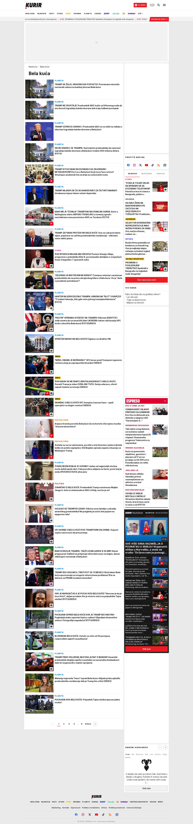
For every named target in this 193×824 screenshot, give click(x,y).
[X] (140, 165)
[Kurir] (33, 5)
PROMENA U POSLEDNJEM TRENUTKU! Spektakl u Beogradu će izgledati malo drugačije (74, 19)
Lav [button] (151, 754)
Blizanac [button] (139, 754)
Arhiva (88, 724)
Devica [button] (158, 754)
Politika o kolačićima (91, 808)
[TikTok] (152, 165)
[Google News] (165, 165)
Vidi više (146, 788)
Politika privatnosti (117, 808)
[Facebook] (128, 165)
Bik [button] (133, 754)
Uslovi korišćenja (134, 808)
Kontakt (65, 808)
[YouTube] (147, 165)
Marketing (56, 808)
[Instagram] (134, 165)
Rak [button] (146, 754)
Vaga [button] (164, 754)
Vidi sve (146, 649)
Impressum (75, 808)
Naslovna (33, 66)
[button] (165, 747)
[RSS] (159, 165)
